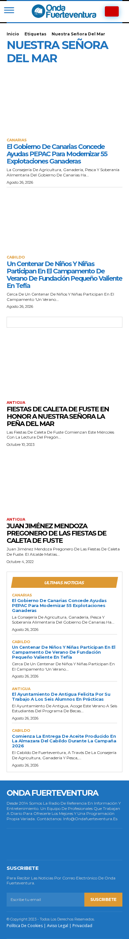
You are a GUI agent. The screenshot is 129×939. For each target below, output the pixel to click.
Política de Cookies (25, 925)
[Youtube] (101, 844)
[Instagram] (37, 844)
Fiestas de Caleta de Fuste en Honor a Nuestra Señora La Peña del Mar (58, 416)
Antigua (16, 402)
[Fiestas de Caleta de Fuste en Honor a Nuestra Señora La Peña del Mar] (64, 365)
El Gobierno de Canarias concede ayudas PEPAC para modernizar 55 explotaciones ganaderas (57, 154)
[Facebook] (15, 844)
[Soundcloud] (58, 844)
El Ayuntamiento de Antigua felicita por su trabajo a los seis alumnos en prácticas (61, 696)
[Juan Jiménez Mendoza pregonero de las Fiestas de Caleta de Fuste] (64, 482)
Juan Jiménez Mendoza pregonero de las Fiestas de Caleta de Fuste (56, 533)
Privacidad (82, 925)
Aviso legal (57, 925)
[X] (79, 844)
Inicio (13, 33)
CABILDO (16, 257)
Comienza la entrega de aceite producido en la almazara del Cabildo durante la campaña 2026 (64, 741)
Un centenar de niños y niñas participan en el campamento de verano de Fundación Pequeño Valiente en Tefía (64, 275)
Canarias (17, 140)
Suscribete (103, 899)
